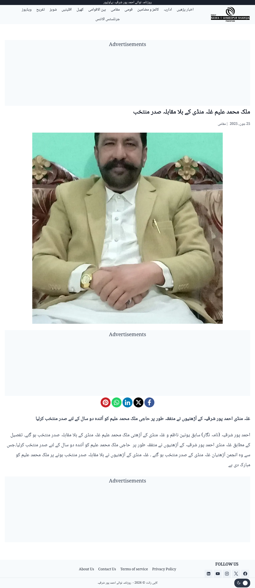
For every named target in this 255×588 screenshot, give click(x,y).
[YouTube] (218, 574)
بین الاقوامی (97, 9)
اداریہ (168, 9)
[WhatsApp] (117, 402)
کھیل (79, 9)
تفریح (40, 9)
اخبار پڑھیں (185, 9)
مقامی (115, 9)
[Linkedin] (209, 574)
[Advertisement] (127, 78)
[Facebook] (149, 402)
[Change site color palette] (242, 583)
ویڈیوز (26, 9)
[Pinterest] (106, 402)
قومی (128, 9)
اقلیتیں (67, 9)
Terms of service (134, 569)
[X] (138, 402)
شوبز (53, 9)
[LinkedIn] (127, 402)
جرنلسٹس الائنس (107, 19)
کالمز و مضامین (148, 9)
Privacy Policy (164, 569)
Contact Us (107, 569)
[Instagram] (227, 574)
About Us (86, 569)
